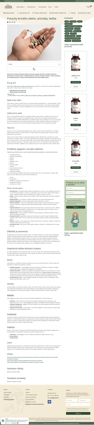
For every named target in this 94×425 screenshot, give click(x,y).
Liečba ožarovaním (69, 28)
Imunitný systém (68, 23)
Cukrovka (80, 21)
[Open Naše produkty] (24, 7)
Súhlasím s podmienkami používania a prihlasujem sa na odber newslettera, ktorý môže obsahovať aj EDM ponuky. (75, 202)
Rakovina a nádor (77, 31)
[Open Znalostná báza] (35, 7)
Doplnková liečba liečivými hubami (19, 75)
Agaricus (11, 333)
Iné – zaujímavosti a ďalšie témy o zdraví (73, 26)
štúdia (12, 296)
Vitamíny (78, 35)
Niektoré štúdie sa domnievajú (50, 278)
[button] (87, 7)
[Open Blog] (51, 7)
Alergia (66, 21)
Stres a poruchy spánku (70, 35)
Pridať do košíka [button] (76, 82)
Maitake (10, 301)
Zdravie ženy (67, 40)
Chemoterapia (73, 21)
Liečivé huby (77, 28)
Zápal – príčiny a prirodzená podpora (72, 38)
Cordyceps (11, 320)
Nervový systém (68, 31)
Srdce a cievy (73, 33)
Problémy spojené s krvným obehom (19, 71)
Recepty (67, 33)
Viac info (76, 86)
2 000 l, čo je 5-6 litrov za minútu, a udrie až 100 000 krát (40, 101)
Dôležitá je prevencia (15, 73)
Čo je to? (12, 68)
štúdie (29, 283)
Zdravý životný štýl (76, 40)
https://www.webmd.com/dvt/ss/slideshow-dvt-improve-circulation (24, 366)
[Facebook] (49, 408)
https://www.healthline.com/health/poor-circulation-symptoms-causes (25, 368)
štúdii (27, 273)
